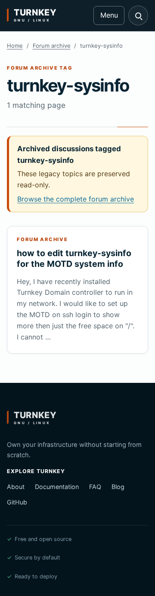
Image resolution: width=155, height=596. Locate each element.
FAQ (95, 486)
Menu (109, 15)
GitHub (17, 502)
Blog (118, 486)
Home (15, 45)
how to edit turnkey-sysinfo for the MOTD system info (74, 258)
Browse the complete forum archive (75, 199)
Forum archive (52, 45)
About (16, 486)
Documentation (57, 486)
